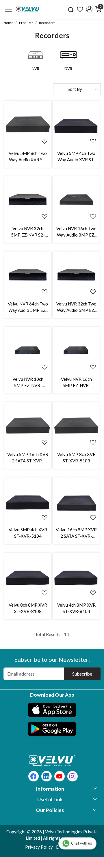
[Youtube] (59, 777)
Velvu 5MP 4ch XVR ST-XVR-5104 (28, 533)
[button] (89, 9)
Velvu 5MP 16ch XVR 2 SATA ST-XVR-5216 (27, 458)
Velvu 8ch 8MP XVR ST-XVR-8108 (28, 608)
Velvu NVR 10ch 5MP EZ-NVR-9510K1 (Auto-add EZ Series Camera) (28, 382)
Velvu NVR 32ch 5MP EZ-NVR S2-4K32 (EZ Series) (28, 232)
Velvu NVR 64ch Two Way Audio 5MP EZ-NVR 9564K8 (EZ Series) (28, 307)
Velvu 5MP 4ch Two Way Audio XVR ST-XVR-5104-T (76, 157)
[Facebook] (33, 777)
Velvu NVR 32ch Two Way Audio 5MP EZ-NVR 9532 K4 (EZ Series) (76, 307)
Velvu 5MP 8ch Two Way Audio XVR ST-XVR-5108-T (28, 157)
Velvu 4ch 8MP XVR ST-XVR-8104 (76, 608)
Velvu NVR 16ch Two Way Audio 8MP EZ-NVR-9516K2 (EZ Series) (76, 232)
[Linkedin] (46, 777)
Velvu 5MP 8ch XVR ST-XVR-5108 (76, 458)
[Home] (28, 9)
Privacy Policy (39, 847)
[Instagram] (72, 777)
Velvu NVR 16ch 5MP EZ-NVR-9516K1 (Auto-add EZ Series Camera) (76, 382)
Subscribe (82, 673)
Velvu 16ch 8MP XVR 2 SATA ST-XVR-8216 (76, 533)
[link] (71, 9)
